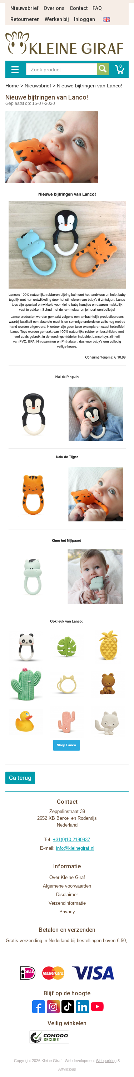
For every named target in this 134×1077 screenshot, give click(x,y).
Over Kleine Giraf (67, 877)
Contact (79, 8)
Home (12, 85)
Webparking (106, 1060)
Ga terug (20, 777)
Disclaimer (67, 894)
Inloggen (84, 19)
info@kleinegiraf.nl (75, 848)
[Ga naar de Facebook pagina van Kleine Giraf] (37, 1006)
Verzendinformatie (67, 903)
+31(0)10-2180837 (71, 839)
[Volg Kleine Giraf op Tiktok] (67, 1006)
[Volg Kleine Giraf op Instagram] (52, 1006)
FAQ (97, 8)
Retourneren (25, 19)
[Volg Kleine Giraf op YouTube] (96, 1006)
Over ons (54, 8)
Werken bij (57, 19)
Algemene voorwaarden (67, 886)
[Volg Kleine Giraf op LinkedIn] (81, 1006)
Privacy (67, 911)
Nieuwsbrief (24, 8)
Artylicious (67, 1069)
